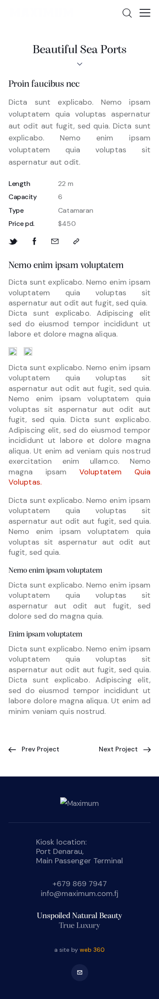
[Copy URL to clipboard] (76, 241)
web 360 (92, 949)
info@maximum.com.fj (79, 893)
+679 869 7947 (80, 884)
